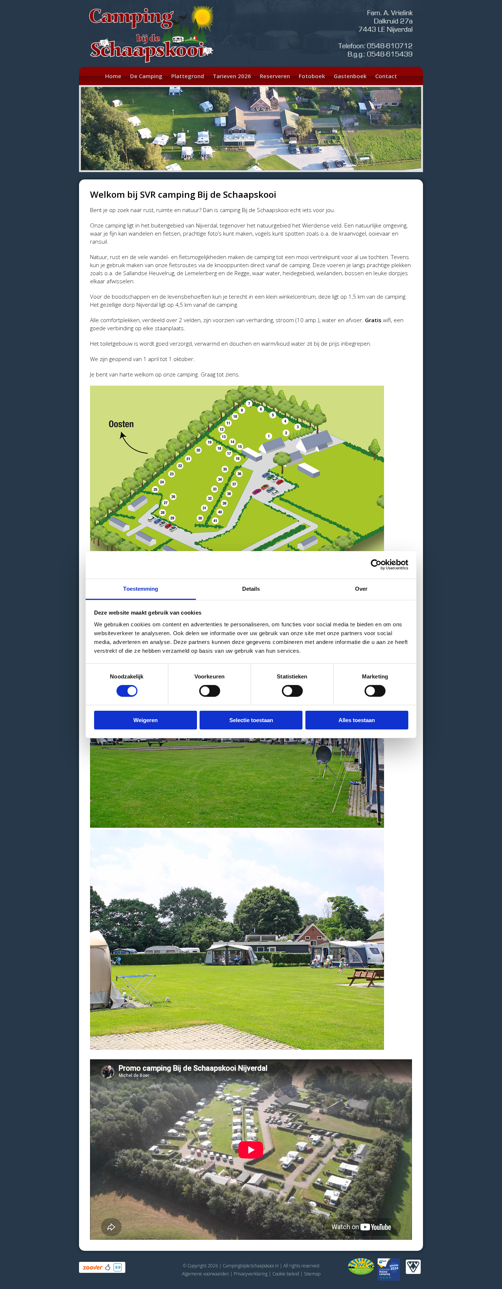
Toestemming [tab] (140, 588)
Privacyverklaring (251, 1274)
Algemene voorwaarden (205, 1274)
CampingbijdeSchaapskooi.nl (251, 1266)
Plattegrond (187, 76)
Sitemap (312, 1274)
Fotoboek (312, 76)
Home (113, 76)
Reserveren (275, 76)
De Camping (146, 76)
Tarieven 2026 (232, 76)
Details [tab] (251, 588)
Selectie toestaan (251, 720)
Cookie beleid (285, 1274)
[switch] (209, 691)
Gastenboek (350, 76)
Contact (386, 76)
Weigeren (145, 720)
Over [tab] (361, 588)
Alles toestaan (356, 720)
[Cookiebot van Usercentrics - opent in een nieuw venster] (376, 564)
